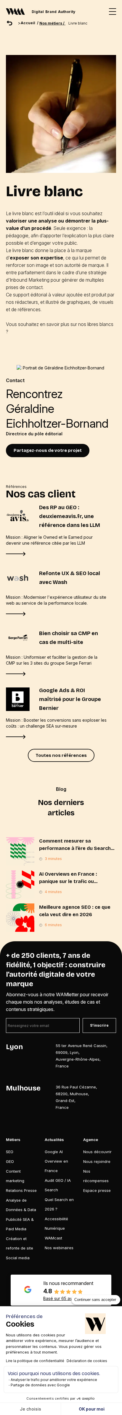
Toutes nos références (61, 755)
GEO (10, 1161)
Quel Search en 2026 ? (59, 1204)
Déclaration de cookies (87, 1361)
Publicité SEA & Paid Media (20, 1224)
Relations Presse (21, 1190)
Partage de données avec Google (40, 1385)
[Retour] (9, 23)
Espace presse (97, 1190)
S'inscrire (99, 1025)
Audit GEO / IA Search (58, 1185)
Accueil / (30, 23)
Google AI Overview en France (56, 1161)
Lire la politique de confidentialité (35, 1361)
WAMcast (53, 1238)
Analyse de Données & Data (21, 1205)
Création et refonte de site (19, 1243)
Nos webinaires (59, 1247)
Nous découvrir (97, 1151)
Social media (18, 1257)
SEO (9, 1151)
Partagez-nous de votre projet (48, 450)
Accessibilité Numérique (56, 1223)
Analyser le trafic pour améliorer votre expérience (54, 1379)
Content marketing (15, 1176)
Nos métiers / (52, 23)
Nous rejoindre (96, 1161)
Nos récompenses (96, 1176)
